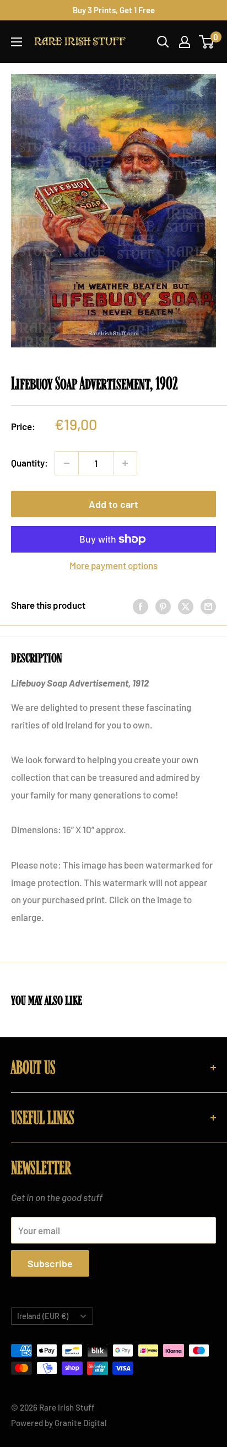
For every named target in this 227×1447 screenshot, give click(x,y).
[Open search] (163, 42)
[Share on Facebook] (140, 605)
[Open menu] (16, 41)
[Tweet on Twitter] (185, 605)
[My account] (184, 42)
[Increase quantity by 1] (125, 463)
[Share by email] (208, 605)
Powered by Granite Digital (59, 1423)
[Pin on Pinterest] (163, 605)
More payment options (113, 565)
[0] (207, 42)
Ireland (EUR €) (42, 1316)
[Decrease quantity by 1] (66, 463)
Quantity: (29, 462)
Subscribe (50, 1263)
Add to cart (113, 504)
